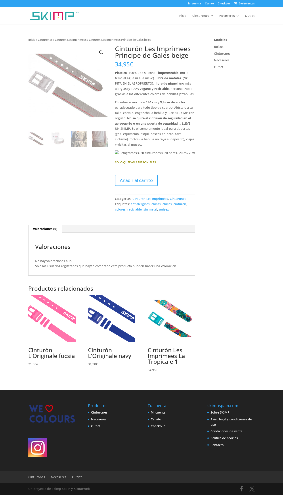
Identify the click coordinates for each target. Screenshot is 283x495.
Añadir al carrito (136, 180)
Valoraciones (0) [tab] (45, 229)
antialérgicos (140, 204)
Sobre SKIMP (219, 412)
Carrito (209, 3)
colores (120, 209)
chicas (156, 204)
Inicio (182, 16)
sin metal (150, 209)
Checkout (224, 3)
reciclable (134, 209)
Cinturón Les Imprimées (70, 40)
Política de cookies (224, 438)
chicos (167, 204)
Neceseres (227, 16)
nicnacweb (82, 489)
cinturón (180, 204)
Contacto (217, 445)
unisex (164, 209)
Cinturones (200, 16)
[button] (101, 52)
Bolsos (219, 46)
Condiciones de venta (226, 431)
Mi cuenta (194, 3)
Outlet (250, 16)
